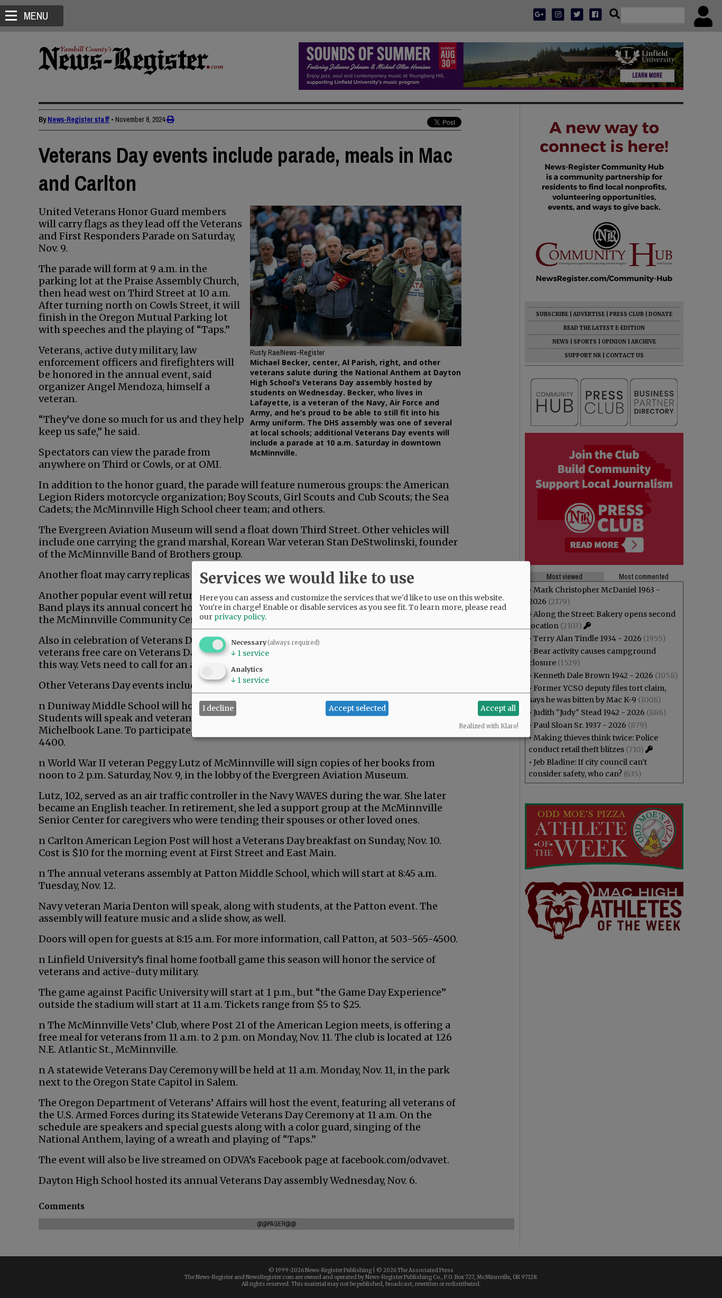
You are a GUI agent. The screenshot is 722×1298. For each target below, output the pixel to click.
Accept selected (357, 708)
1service (250, 652)
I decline (218, 708)
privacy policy (239, 616)
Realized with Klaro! (489, 725)
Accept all (498, 708)
